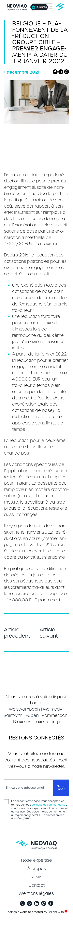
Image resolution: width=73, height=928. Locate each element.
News (36, 877)
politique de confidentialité (48, 804)
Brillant (52, 912)
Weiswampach (24, 709)
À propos (36, 868)
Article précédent (17, 632)
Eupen (32, 715)
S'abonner (61, 787)
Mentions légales (36, 893)
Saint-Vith (13, 715)
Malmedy (52, 709)
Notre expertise (36, 860)
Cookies (11, 912)
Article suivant (49, 632)
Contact (36, 885)
